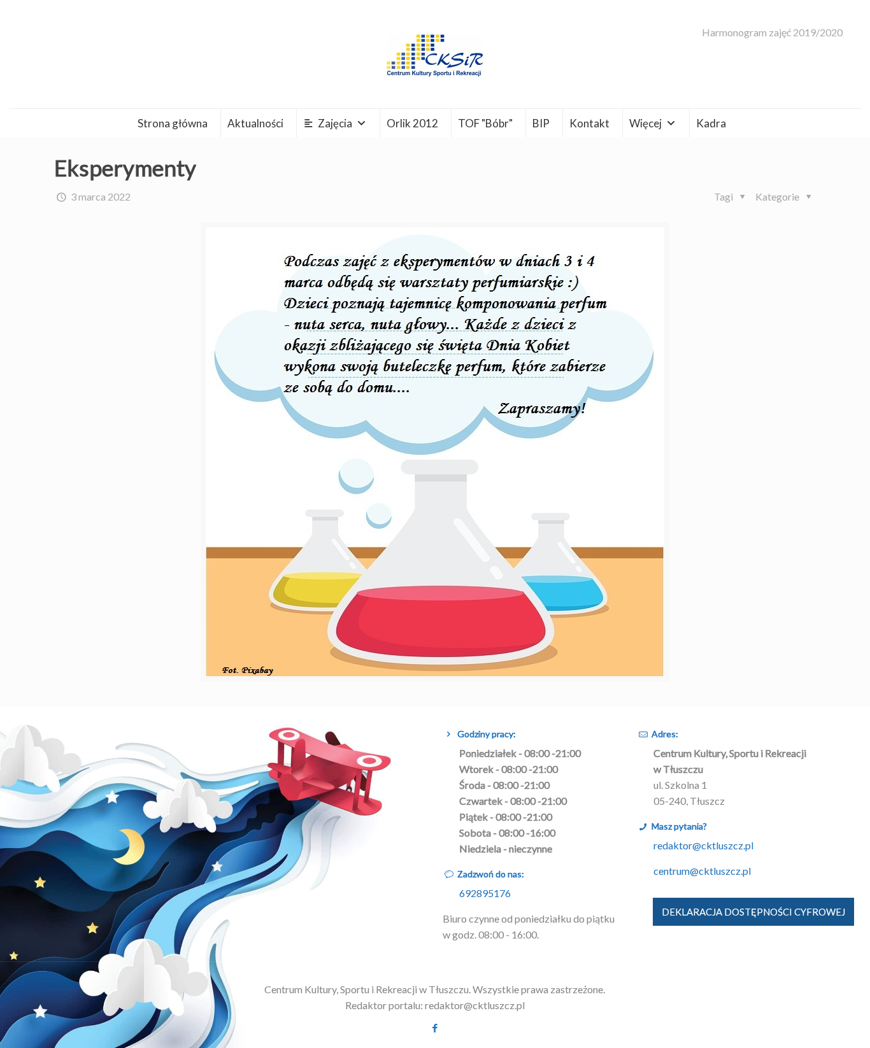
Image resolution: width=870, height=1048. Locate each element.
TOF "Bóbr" (485, 123)
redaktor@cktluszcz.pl (703, 845)
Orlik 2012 (412, 123)
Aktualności (255, 123)
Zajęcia (335, 123)
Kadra (711, 123)
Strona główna (173, 123)
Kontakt (589, 123)
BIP (541, 123)
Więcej (645, 123)
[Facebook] (434, 1027)
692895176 (485, 893)
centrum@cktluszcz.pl (702, 871)
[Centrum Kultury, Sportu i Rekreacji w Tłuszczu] (435, 54)
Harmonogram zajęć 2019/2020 (772, 32)
